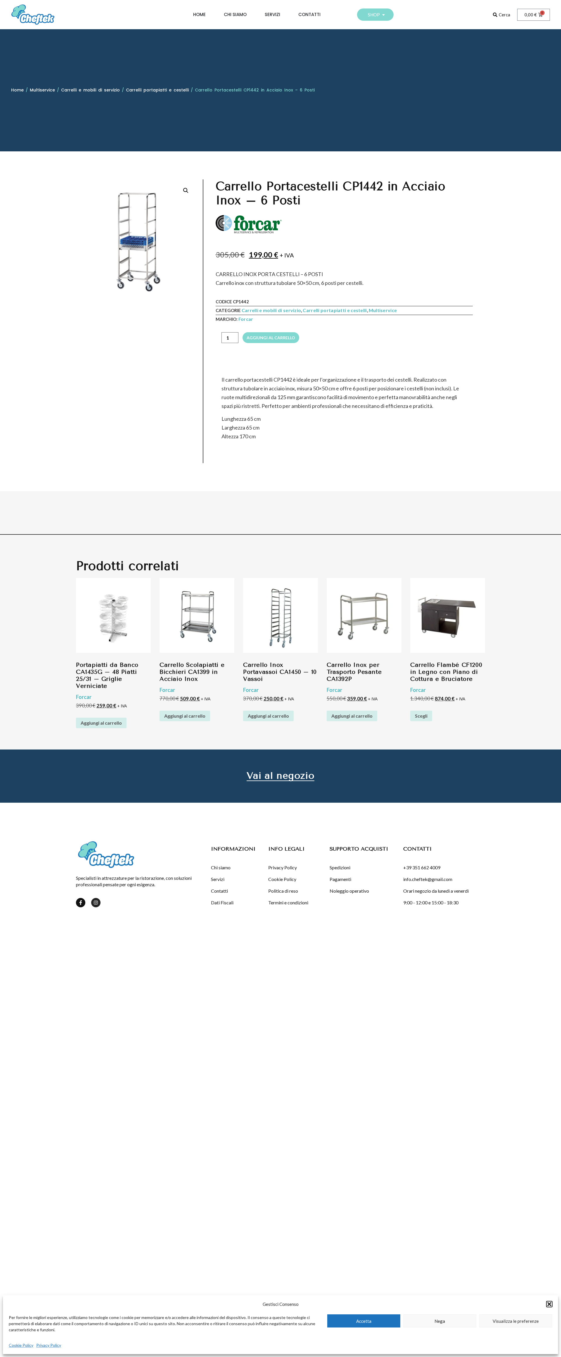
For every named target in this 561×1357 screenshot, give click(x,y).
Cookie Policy (21, 1345)
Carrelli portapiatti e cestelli (157, 90)
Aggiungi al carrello (271, 337)
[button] (549, 1304)
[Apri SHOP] (383, 14)
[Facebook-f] (80, 902)
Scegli (421, 716)
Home (17, 90)
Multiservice (42, 90)
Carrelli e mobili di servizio (90, 90)
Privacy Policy (48, 1345)
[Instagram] (96, 902)
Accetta (363, 1321)
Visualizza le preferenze (516, 1321)
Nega (439, 1321)
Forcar (245, 319)
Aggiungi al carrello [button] (101, 723)
